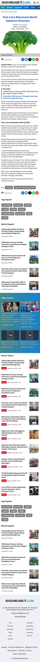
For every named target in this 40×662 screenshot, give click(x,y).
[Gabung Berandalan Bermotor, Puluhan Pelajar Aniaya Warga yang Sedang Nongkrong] (34, 232)
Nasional (9, 7)
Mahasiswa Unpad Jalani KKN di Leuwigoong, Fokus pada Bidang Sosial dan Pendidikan (13, 284)
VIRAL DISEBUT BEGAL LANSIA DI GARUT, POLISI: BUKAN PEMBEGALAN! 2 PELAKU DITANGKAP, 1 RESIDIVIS (10, 318)
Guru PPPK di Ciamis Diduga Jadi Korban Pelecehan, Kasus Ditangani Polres (13, 489)
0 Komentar (7, 60)
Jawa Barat (18, 7)
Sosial (5, 218)
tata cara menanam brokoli (24, 188)
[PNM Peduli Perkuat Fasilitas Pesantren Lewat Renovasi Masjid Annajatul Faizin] (34, 246)
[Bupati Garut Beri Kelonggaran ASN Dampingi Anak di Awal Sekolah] (34, 434)
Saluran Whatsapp (19, 654)
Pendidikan (29, 626)
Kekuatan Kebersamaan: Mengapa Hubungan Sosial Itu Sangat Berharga (20, 97)
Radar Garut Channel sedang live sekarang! (9, 343)
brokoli (8, 188)
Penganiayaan (8, 214)
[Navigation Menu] (38, 3)
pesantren (20, 214)
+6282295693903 (20, 617)
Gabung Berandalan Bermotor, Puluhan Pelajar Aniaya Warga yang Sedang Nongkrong (12, 231)
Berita (4, 368)
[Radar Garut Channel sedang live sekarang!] (10, 335)
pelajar (21, 209)
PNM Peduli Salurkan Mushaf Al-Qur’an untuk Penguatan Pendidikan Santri (13, 258)
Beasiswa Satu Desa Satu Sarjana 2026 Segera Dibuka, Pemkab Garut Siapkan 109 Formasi (14, 447)
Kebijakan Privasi (31, 647)
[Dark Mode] (34, 3)
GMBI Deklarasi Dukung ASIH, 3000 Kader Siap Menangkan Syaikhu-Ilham (20, 92)
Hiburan (29, 636)
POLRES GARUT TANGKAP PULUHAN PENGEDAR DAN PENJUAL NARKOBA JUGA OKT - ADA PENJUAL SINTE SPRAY (29, 319)
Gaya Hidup (13, 12)
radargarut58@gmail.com (20, 613)
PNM (29, 214)
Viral (2, 7)
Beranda (4, 12)
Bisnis (33, 7)
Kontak (28, 650)
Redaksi (4, 647)
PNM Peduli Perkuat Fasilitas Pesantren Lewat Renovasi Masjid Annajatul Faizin (14, 244)
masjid (5, 209)
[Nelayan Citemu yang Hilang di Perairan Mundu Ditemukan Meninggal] (34, 462)
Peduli (13, 209)
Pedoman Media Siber (16, 647)
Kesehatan (29, 632)
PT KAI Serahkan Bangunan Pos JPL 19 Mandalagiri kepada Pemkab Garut (14, 475)
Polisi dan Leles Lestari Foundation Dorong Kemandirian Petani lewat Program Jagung (14, 271)
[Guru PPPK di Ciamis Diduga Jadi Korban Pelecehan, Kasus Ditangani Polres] (34, 490)
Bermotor (18, 205)
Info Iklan (21, 650)
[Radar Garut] (16, 3)
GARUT (27, 205)
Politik (26, 7)
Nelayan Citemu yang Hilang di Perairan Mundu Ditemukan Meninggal (13, 461)
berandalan (7, 205)
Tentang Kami (12, 650)
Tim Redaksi (23, 25)
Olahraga (30, 623)
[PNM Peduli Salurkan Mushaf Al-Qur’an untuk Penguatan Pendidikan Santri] (34, 259)
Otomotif (10, 639)
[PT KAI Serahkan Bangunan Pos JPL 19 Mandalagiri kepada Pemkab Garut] (34, 476)
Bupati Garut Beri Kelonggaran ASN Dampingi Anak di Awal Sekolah (13, 433)
